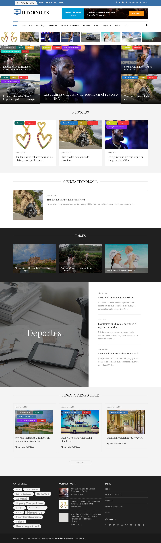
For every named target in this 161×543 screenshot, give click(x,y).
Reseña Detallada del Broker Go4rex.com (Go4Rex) (83, 489)
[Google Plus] (133, 2)
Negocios (107, 25)
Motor (96, 25)
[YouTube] (137, 2)
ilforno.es (35, 12)
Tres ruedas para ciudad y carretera (138, 98)
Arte (23, 25)
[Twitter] (119, 2)
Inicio (15, 25)
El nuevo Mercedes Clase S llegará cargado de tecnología (19, 98)
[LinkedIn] (123, 2)
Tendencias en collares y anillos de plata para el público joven (34, 158)
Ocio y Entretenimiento (11, 81)
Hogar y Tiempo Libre (70, 25)
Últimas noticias (25, 3)
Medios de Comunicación (11, 51)
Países (117, 25)
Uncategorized (27, 526)
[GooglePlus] (126, 525)
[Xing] (147, 2)
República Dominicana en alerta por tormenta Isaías (17, 68)
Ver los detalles (25, 447)
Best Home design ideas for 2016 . (125, 437)
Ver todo (80, 463)
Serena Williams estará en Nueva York (138, 68)
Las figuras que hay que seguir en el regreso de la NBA (80, 96)
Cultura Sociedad (8, 47)
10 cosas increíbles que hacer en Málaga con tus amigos (32, 439)
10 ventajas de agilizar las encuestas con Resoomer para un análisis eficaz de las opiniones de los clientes (86, 517)
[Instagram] (130, 2)
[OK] (140, 2)
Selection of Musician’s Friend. (51, 3)
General (20, 47)
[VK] (143, 2)
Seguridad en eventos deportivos (115, 297)
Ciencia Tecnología (37, 25)
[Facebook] (116, 2)
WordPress (80, 538)
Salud (126, 25)
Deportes (53, 25)
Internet (86, 25)
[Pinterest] (126, 2)
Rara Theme (60, 538)
